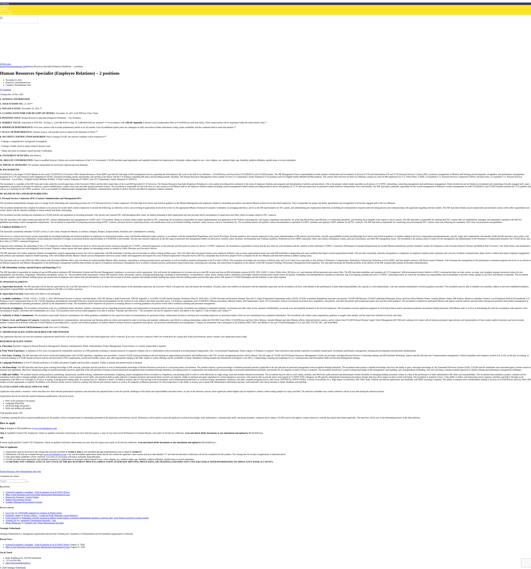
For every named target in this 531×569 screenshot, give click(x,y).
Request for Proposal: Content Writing (22, 497)
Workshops (16, 37)
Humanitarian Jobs (14, 32)
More (8, 52)
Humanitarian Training (15, 47)
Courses (9, 34)
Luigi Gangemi (12, 518)
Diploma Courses (18, 42)
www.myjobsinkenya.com (45, 428)
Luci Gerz (10, 513)
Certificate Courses (19, 39)
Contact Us (10, 62)
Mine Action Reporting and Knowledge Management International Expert (38, 495)
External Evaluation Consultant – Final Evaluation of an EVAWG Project (38, 492)
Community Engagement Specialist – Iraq (37, 520)
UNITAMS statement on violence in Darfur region (40, 513)
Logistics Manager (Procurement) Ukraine (24, 502)
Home (8, 29)
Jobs (39, 471)
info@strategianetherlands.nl (18, 563)
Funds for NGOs (18, 59)
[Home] (5, 64)
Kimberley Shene (13, 515)
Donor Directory (18, 57)
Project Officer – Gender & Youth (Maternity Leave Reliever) (51, 515)
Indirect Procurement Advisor (18, 499)
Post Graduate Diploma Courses (25, 44)
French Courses (12, 49)
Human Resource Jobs (10, 471)
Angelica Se (11, 520)
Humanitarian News (20, 54)
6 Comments (5, 89)
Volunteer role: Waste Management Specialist (44, 523)
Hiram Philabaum (13, 523)
